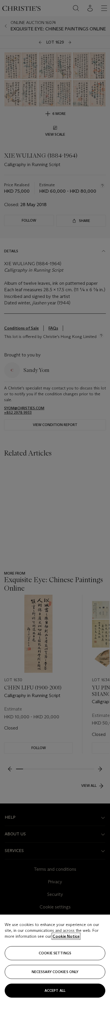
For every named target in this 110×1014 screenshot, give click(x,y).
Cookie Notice (66, 936)
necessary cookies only (55, 972)
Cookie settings (55, 953)
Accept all (55, 990)
